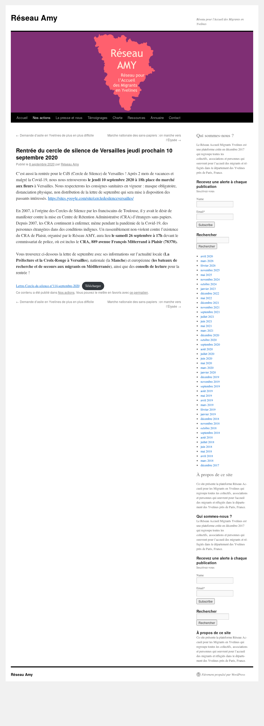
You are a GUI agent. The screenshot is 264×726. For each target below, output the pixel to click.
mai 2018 (206, 451)
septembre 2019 (210, 386)
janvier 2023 (208, 288)
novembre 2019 (210, 381)
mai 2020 (206, 363)
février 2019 (208, 409)
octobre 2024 (209, 284)
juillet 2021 (207, 316)
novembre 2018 (210, 423)
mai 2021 (206, 326)
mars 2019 (207, 405)
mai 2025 (206, 275)
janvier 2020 (208, 372)
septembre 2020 (210, 344)
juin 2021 (206, 321)
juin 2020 (206, 358)
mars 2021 (207, 330)
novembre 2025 (210, 270)
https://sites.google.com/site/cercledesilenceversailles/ (91, 198)
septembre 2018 (210, 432)
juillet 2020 (207, 354)
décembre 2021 (210, 302)
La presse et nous (69, 117)
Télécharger (93, 285)
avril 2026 (207, 256)
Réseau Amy (34, 17)
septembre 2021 (210, 312)
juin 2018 (206, 446)
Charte (117, 117)
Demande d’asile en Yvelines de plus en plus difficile (55, 135)
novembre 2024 (210, 279)
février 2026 (208, 265)
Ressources (136, 117)
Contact (174, 117)
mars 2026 (207, 261)
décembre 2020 (210, 335)
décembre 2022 (210, 293)
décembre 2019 (210, 377)
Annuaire (157, 117)
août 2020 (207, 349)
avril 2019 (207, 400)
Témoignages (98, 117)
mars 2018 (207, 460)
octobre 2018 (209, 428)
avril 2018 (207, 456)
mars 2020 (207, 367)
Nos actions (42, 117)
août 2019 (207, 391)
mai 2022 (206, 298)
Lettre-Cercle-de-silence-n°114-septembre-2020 (47, 285)
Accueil (22, 117)
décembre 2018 (210, 419)
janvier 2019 (208, 414)
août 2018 (207, 437)
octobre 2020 (209, 340)
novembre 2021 (210, 307)
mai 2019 (206, 395)
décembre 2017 (210, 465)
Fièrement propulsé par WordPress (223, 674)
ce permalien (139, 292)
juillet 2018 (207, 442)
